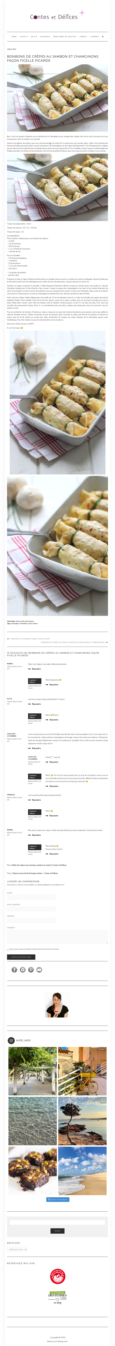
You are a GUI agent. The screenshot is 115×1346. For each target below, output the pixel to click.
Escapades (45, 37)
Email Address (13, 905)
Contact (83, 37)
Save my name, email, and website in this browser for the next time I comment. (34, 949)
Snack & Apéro (29, 621)
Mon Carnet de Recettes (64, 37)
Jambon (35, 623)
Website (10, 916)
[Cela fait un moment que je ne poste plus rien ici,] (82, 1121)
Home (14, 37)
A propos (94, 37)
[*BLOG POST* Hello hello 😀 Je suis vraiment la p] (32, 1171)
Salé (33, 37)
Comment (11, 928)
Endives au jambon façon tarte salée (30, 639)
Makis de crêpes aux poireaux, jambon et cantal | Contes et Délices (39, 865)
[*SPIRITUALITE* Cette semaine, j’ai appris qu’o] (82, 1171)
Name (9, 893)
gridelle (11, 795)
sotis (9, 699)
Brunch (18, 621)
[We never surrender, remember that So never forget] (32, 1071)
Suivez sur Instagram (59, 1199)
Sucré (23, 37)
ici (50, 143)
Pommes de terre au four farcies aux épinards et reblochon (72, 642)
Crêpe (30, 623)
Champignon (15, 623)
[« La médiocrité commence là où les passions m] (32, 1121)
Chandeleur (23, 623)
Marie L (10, 664)
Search (57, 1231)
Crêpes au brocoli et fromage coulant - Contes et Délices (35, 873)
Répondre (36, 669)
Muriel (10, 830)
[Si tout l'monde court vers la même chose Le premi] (82, 1071)
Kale (49, 1341)
